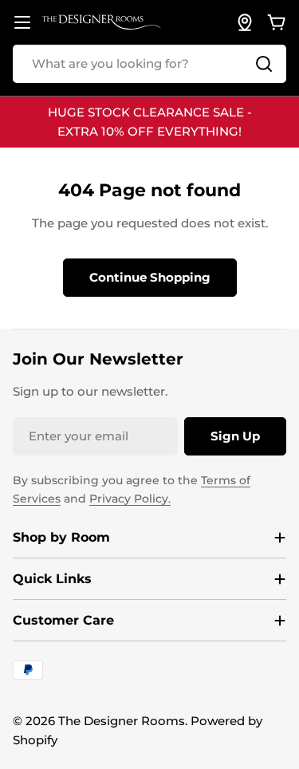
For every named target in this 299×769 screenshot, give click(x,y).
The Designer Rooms (121, 720)
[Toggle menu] (22, 22)
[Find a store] (244, 22)
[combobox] (149, 64)
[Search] (263, 63)
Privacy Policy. (130, 498)
